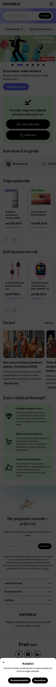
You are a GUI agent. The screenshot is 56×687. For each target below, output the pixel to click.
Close (3, 662)
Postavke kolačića (19, 680)
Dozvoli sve (39, 680)
